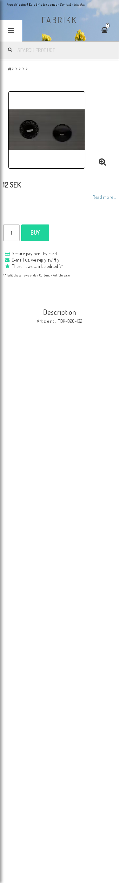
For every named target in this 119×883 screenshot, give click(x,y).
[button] (102, 162)
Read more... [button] (104, 197)
